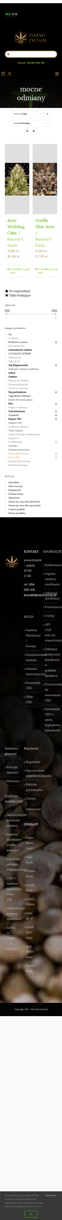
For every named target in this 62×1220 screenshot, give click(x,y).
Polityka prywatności (31, 787)
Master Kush (30, 968)
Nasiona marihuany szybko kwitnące (12, 842)
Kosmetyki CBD (31, 685)
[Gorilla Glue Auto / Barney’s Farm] (45, 179)
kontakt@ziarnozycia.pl (40, 595)
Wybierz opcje (13, 271)
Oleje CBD (29, 699)
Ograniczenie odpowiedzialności (31, 773)
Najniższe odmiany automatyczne (12, 864)
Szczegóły (23, 269)
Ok (30, 1214)
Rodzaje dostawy (12, 769)
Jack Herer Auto (30, 952)
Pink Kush (29, 859)
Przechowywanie (50, 607)
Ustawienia (50, 1195)
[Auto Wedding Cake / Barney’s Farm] (17, 179)
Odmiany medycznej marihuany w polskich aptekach (50, 662)
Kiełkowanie (50, 565)
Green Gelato (30, 901)
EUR (14, 14)
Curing (49, 616)
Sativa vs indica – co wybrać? (12, 938)
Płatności (12, 781)
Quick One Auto (30, 932)
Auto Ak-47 (30, 915)
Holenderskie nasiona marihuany (12, 913)
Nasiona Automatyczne (31, 671)
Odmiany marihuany (50, 595)
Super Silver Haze (30, 843)
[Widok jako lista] (34, 131)
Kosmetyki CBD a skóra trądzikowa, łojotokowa (50, 719)
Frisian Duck (30, 873)
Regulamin (31, 762)
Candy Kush (30, 887)
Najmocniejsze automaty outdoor (12, 820)
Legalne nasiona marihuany (50, 579)
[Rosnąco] (47, 114)
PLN (8, 14)
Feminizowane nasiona (31, 657)
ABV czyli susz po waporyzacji (50, 633)
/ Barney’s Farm (15, 233)
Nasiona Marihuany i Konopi (31, 638)
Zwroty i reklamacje (31, 804)
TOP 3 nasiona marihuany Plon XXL (12, 889)
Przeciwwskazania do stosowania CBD (50, 692)
